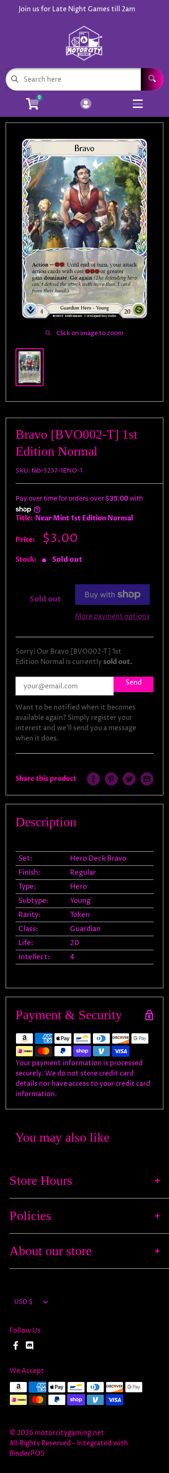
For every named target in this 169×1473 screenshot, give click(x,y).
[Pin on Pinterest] (111, 779)
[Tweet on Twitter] (129, 779)
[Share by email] (147, 779)
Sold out (45, 599)
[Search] (152, 79)
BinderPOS (27, 1453)
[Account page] (85, 104)
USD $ (23, 1302)
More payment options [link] (112, 616)
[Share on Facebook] (93, 779)
